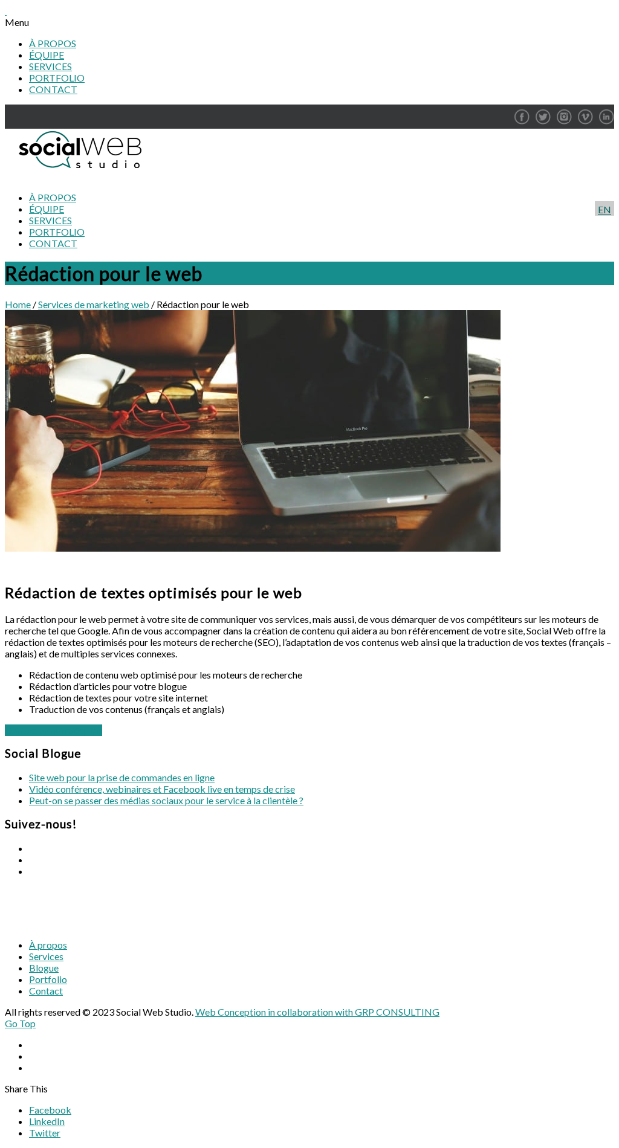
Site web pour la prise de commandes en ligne (122, 777)
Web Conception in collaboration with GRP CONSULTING (317, 1011)
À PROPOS (52, 43)
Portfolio (48, 979)
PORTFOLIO (57, 77)
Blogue (44, 967)
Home (18, 304)
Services (46, 956)
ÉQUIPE (46, 54)
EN (604, 209)
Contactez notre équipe (53, 730)
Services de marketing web (93, 304)
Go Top (20, 1023)
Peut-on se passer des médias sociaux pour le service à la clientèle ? (166, 800)
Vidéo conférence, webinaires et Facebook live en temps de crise (162, 789)
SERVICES (50, 66)
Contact (46, 990)
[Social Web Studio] (77, 176)
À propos (48, 944)
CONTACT (53, 89)
